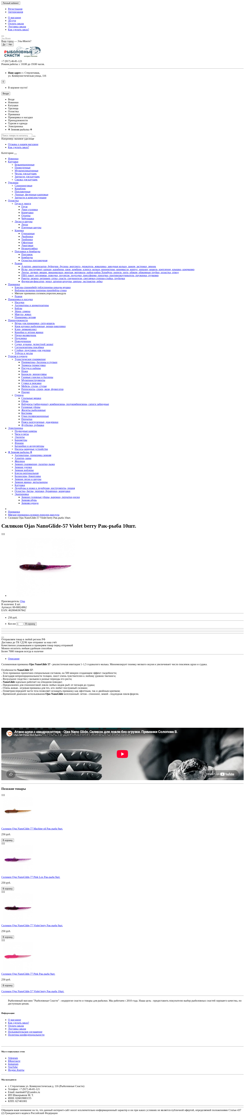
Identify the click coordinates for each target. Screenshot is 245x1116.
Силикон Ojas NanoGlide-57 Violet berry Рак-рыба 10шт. (32, 991)
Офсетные (27, 242)
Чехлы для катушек (26, 173)
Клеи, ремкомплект (26, 329)
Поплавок (27, 254)
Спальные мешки (31, 398)
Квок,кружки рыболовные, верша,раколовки (40, 326)
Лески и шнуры (23, 221)
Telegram (13, 1058)
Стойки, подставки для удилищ (32, 350)
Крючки (19, 230)
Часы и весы (22, 434)
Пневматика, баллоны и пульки (39, 362)
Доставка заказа (17, 26)
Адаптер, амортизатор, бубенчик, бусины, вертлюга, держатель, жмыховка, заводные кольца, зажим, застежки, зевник (88, 266)
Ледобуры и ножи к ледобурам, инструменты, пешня (45, 488)
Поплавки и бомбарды (27, 251)
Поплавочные (22, 191)
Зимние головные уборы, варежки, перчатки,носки (50, 497)
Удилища (13, 182)
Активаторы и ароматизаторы (32, 305)
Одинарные (28, 233)
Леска (24, 224)
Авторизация (15, 11)
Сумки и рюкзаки (31, 383)
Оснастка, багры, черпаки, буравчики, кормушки (42, 491)
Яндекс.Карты (16, 1070)
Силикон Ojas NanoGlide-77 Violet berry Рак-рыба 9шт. (32, 925)
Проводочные (22, 167)
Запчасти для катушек (27, 176)
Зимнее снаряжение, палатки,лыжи (35, 464)
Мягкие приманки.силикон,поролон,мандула (33, 514)
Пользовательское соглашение (25, 1031)
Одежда (19, 395)
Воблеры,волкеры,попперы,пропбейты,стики (41, 290)
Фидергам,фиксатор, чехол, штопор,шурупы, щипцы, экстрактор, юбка (61, 281)
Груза (24, 206)
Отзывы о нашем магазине (23, 144)
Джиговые (27, 245)
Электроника (15, 428)
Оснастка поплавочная (34, 260)
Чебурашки (27, 218)
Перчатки (26, 419)
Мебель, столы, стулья (33, 386)
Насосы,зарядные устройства (31, 449)
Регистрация (15, 8)
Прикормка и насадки (20, 299)
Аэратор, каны (23, 458)
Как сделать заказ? (18, 29)
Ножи (24, 371)
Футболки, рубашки (32, 425)
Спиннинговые (23, 185)
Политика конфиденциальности (26, 1034)
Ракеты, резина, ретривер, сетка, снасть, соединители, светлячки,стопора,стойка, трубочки (73, 278)
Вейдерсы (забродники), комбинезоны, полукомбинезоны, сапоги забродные (65, 404)
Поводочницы (23, 341)
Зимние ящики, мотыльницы (31, 482)
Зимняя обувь (29, 500)
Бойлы (18, 308)
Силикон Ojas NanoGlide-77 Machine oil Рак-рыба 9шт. (32, 828)
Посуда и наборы (31, 368)
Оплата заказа (16, 23)
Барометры (21, 440)
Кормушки (27, 212)
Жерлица (20, 461)
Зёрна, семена (22, 311)
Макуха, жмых (23, 314)
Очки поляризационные (35, 416)
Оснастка (13, 200)
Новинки (13, 158)
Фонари (19, 443)
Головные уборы (30, 407)
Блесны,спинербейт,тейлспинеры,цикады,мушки (43, 287)
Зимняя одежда (29, 503)
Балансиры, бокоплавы (28, 476)
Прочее (25, 392)
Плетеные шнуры (31, 227)
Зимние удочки (23, 467)
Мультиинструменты (33, 380)
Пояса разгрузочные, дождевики (39, 422)
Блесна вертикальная (26, 473)
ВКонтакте (14, 1061)
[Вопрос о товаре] (2, 637)
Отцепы (25, 215)
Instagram (13, 1064)
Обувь (24, 401)
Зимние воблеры (24, 470)
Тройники (27, 239)
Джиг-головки (29, 209)
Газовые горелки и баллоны (37, 377)
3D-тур (12, 20)
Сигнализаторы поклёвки (29, 347)
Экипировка (22, 494)
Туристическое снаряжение (30, 359)
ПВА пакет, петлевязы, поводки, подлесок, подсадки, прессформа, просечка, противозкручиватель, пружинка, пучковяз (89, 275)
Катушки (13, 161)
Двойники (27, 236)
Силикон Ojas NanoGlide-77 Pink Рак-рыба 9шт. (28, 973)
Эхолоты (20, 437)
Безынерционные (24, 164)
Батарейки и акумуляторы (29, 446)
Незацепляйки (29, 248)
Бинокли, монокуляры (34, 374)
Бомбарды (27, 257)
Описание (14, 658)
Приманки (14, 284)
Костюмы (26, 413)
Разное (18, 263)
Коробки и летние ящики (29, 332)
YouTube (13, 1067)
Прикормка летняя (25, 317)
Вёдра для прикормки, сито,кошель (35, 323)
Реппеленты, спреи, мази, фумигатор (42, 389)
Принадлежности (18, 320)
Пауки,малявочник (25, 335)
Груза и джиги (23, 203)
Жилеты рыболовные (33, 410)
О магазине (14, 17)
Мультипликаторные (26, 170)
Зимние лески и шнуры (28, 479)
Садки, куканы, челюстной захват (34, 344)
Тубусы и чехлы (24, 353)
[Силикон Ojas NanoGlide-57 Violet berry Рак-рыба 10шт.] (45, 595)
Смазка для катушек (26, 179)
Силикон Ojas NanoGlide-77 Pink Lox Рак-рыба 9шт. (30, 877)
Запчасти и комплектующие (30, 197)
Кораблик (20, 188)
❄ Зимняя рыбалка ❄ (20, 452)
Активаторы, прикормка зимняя (33, 455)
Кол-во (12, 623)
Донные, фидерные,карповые (31, 194)
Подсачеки (21, 338)
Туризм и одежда (17, 356)
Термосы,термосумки (33, 365)
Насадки (19, 302)
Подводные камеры (26, 431)
